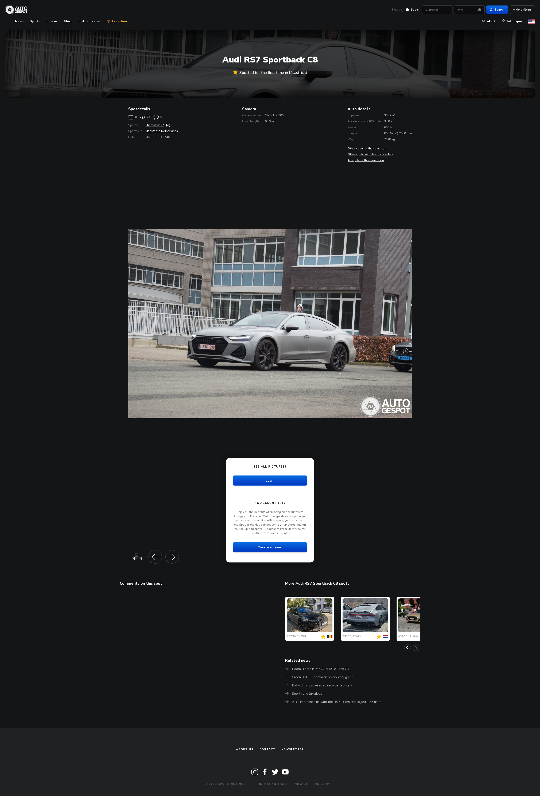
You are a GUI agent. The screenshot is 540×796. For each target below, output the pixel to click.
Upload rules (89, 21)
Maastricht (153, 131)
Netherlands (169, 131)
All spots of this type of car (366, 160)
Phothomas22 (155, 125)
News (396, 9)
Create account (270, 547)
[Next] (416, 647)
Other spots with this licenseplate (370, 154)
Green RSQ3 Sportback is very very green (323, 677)
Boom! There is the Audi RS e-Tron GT (321, 669)
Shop (68, 21)
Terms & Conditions (269, 784)
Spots (415, 9)
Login (270, 480)
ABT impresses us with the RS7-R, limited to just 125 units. (337, 702)
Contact (267, 749)
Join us (52, 21)
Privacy (301, 784)
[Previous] (407, 647)
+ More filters (522, 10)
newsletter (292, 749)
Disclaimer (324, 784)
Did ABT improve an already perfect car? (322, 685)
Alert (491, 21)
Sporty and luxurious (307, 693)
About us (244, 749)
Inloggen (514, 21)
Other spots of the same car (367, 148)
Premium (118, 21)
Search (500, 10)
